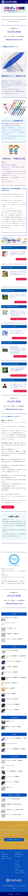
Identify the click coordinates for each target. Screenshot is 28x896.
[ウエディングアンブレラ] (3, 768)
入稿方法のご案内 (4, 856)
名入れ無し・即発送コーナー (20, 356)
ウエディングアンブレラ (10, 765)
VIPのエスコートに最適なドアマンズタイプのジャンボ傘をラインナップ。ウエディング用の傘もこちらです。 (17, 332)
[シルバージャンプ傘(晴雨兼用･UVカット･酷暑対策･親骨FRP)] (3, 658)
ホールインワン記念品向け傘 (20, 870)
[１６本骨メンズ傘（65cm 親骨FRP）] (3, 701)
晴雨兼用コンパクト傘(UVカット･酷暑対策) (13, 726)
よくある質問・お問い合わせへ (14, 839)
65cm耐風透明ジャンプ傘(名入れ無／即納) (13, 804)
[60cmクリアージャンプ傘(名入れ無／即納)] (3, 817)
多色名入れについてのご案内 (6, 858)
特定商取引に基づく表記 (19, 854)
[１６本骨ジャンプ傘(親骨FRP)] (3, 696)
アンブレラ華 (16, 894)
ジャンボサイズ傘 (18, 866)
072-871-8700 (14, 32)
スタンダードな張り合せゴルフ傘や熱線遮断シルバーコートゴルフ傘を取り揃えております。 (17, 296)
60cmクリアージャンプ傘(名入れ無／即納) (13, 814)
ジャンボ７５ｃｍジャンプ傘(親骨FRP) (13, 704)
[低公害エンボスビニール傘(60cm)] (3, 620)
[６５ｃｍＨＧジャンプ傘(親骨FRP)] (3, 674)
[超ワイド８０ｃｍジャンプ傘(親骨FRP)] (3, 712)
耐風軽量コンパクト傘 (10, 721)
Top (27, 895)
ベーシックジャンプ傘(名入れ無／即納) (13, 798)
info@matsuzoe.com (14, 39)
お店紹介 (2, 852)
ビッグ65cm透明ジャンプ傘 (11, 628)
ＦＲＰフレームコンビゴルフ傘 (11, 743)
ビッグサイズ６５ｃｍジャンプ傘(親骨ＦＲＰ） (14, 661)
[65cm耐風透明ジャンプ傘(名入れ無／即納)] (3, 807)
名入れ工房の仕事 (7, 507)
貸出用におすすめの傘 (21, 259)
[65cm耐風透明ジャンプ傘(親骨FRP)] (3, 636)
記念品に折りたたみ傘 (21, 279)
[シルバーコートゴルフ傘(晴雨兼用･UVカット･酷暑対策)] (3, 751)
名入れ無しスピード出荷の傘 (20, 872)
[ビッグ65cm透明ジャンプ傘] (3, 631)
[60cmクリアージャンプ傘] (3, 625)
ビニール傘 (17, 860)
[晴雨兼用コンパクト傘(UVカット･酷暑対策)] (3, 729)
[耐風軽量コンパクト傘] (3, 724)
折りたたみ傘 (17, 864)
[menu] (26, 2)
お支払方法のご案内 (18, 852)
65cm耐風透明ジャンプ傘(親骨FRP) (12, 633)
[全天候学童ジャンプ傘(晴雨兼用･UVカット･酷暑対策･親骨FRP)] (3, 680)
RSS (14, 888)
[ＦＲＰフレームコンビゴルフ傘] (3, 746)
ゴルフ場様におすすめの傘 (20, 302)
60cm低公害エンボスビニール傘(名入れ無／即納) (14, 809)
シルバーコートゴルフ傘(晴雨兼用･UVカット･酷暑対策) (15, 748)
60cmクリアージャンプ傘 (10, 622)
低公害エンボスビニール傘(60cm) (12, 617)
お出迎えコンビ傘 (9, 787)
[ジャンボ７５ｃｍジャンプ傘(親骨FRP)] (3, 707)
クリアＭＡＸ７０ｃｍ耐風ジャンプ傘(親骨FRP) (14, 760)
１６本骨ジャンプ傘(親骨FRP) (11, 693)
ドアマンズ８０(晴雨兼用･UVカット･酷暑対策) (14, 771)
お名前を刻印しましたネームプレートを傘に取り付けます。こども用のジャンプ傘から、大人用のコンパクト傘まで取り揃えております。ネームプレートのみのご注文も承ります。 (17, 313)
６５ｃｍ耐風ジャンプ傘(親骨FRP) (12, 666)
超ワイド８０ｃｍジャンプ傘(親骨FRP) (13, 709)
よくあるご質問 (17, 856)
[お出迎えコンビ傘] (3, 790)
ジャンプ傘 (17, 862)
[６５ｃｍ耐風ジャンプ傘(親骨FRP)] (3, 669)
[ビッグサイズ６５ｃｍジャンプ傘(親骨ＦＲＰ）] (3, 664)
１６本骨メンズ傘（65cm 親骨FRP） (12, 698)
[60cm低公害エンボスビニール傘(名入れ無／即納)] (3, 812)
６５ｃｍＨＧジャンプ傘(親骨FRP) (12, 672)
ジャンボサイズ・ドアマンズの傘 (19, 338)
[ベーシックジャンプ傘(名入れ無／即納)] (3, 801)
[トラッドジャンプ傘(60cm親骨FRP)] (3, 653)
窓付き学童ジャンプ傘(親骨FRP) (11, 682)
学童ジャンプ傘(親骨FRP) (10, 688)
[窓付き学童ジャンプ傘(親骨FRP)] (3, 685)
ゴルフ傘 (16, 868)
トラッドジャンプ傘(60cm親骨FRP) (12, 650)
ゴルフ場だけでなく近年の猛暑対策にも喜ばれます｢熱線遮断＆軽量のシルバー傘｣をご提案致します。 (17, 369)
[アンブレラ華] (9, 1)
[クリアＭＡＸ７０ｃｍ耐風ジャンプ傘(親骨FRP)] (3, 641)
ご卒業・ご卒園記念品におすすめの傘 (18, 318)
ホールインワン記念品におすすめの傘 (18, 375)
